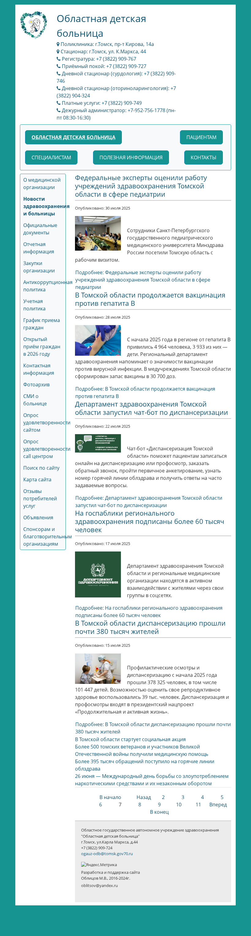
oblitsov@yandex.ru (99, 885)
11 (198, 804)
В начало (110, 797)
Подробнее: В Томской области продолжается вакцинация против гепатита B (145, 392)
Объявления (38, 517)
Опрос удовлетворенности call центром (46, 449)
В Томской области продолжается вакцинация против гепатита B (150, 299)
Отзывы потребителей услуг (40, 498)
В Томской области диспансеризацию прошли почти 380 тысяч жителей (150, 627)
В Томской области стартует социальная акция (130, 739)
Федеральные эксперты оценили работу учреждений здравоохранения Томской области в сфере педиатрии (141, 186)
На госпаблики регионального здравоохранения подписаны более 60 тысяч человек (149, 521)
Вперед (218, 804)
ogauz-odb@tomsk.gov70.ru (107, 853)
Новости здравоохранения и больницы (46, 206)
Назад (144, 797)
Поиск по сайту (41, 467)
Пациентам (201, 137)
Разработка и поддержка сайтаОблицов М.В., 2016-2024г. (110, 875)
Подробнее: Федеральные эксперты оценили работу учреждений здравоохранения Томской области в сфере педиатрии (142, 279)
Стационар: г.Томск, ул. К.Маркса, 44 (102, 51)
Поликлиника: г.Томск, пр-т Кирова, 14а (106, 44)
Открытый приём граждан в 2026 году (41, 346)
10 (179, 804)
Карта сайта (37, 479)
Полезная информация (131, 157)
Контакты (203, 157)
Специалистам (51, 157)
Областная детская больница (73, 137)
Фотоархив (36, 384)
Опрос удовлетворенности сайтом (46, 422)
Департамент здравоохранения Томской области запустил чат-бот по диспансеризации (151, 408)
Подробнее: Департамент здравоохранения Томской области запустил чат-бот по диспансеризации (148, 502)
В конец (159, 812)
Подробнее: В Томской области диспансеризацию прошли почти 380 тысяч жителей (153, 728)
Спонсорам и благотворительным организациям (47, 536)
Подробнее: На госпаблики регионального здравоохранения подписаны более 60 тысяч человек (149, 611)
